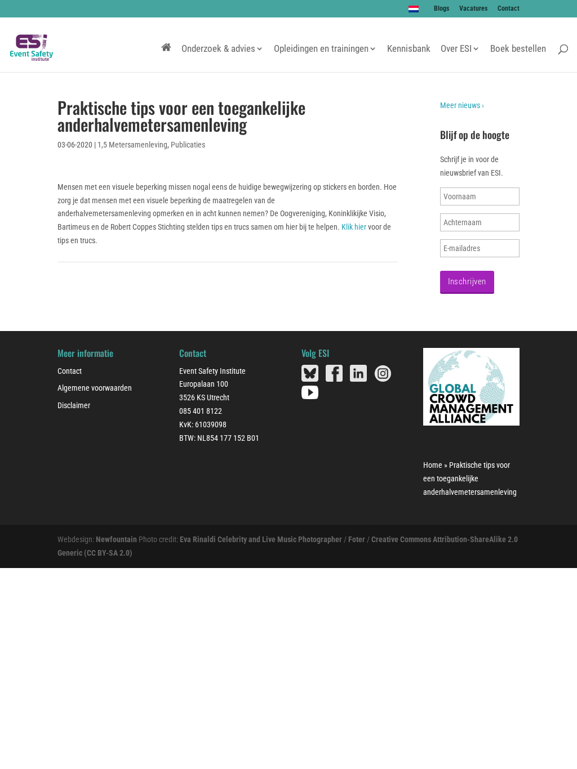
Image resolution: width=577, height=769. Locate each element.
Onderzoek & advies (218, 49)
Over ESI (456, 49)
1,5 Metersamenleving (132, 144)
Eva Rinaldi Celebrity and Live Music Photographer (261, 539)
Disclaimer (73, 405)
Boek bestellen (518, 49)
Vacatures (473, 8)
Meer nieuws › (462, 105)
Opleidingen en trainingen (321, 49)
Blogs (441, 8)
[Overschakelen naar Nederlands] (414, 8)
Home (432, 465)
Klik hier (353, 226)
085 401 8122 (200, 410)
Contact (509, 8)
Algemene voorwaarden (94, 387)
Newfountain (116, 539)
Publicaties (188, 144)
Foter (356, 539)
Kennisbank (408, 49)
